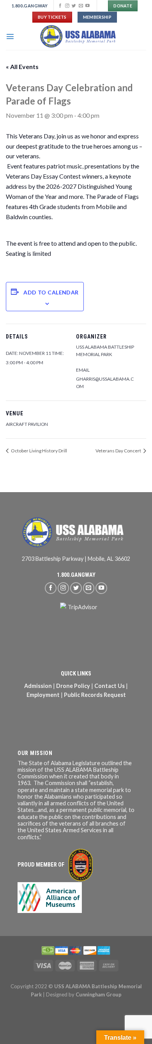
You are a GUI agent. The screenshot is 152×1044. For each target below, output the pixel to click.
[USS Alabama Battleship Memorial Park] (80, 36)
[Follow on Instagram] (67, 6)
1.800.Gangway (30, 5)
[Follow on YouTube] (87, 6)
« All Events (22, 66)
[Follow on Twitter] (74, 6)
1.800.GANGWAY (76, 575)
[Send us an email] (81, 6)
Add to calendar (50, 292)
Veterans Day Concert (118, 451)
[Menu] (10, 36)
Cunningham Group (99, 994)
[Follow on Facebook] (60, 6)
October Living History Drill (38, 451)
